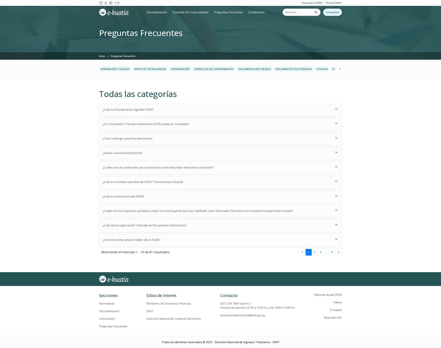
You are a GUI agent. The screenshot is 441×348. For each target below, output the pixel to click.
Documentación (157, 12)
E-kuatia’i (332, 12)
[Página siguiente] (338, 252)
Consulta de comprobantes (191, 12)
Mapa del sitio (333, 317)
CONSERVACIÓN (180, 69)
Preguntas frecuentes (113, 326)
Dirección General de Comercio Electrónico (173, 319)
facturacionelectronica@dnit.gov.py (242, 315)
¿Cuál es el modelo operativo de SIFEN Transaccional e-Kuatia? (143, 182)
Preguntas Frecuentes (228, 12)
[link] (302, 252)
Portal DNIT (334, 3)
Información (107, 319)
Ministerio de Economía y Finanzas (168, 303)
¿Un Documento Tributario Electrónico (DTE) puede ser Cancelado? (146, 124)
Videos (337, 302)
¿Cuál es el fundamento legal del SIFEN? (128, 109)
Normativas (106, 303)
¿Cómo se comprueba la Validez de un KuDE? (131, 240)
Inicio (102, 56)
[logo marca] (119, 12)
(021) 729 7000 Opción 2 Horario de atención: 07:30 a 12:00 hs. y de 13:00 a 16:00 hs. (257, 306)
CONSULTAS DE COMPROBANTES (213, 69)
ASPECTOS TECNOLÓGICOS (150, 69)
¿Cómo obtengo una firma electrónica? (127, 138)
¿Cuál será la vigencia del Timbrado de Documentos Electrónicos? (145, 225)
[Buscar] (316, 12)
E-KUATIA (322, 69)
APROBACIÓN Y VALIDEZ (115, 69)
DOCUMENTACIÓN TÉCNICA (254, 69)
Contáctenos (256, 12)
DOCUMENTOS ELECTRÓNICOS (294, 69)
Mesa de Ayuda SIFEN (328, 295)
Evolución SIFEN (312, 3)
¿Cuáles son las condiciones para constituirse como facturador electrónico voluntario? (158, 167)
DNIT (149, 311)
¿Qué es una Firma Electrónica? (122, 153)
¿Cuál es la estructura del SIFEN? (123, 196)
